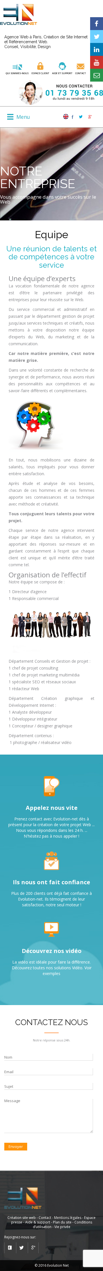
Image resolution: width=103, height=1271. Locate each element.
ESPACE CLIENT (40, 73)
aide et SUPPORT (62, 73)
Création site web (21, 1217)
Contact (80, 73)
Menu (23, 117)
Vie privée (62, 1226)
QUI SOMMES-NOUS (17, 73)
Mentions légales (67, 1217)
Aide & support (37, 1222)
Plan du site (62, 1222)
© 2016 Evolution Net (52, 1265)
